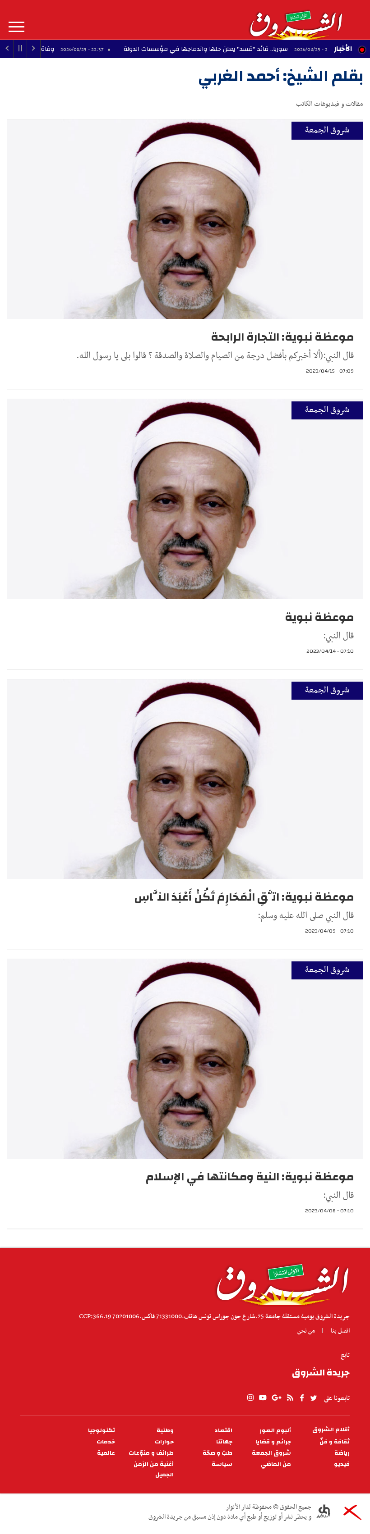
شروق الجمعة (327, 130)
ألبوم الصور (275, 1430)
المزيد (16, 27)
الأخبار (343, 48)
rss (289, 1398)
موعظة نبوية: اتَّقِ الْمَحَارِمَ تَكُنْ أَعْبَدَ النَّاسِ (244, 897)
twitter (314, 1398)
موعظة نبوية (319, 617)
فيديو (342, 1464)
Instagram (250, 1398)
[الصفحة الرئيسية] (295, 20)
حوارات (164, 1442)
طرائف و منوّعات (151, 1453)
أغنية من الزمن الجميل (154, 1469)
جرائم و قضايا (273, 1442)
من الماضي (276, 1464)
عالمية (106, 1453)
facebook (301, 1398)
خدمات (106, 1442)
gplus (276, 1398)
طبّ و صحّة (217, 1453)
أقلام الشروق (331, 1430)
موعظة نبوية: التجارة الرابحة (282, 337)
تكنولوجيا (101, 1430)
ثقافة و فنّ (334, 1442)
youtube (262, 1398)
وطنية (165, 1430)
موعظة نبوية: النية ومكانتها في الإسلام (250, 1176)
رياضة (342, 1453)
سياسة (222, 1464)
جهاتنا (224, 1442)
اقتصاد (223, 1430)
